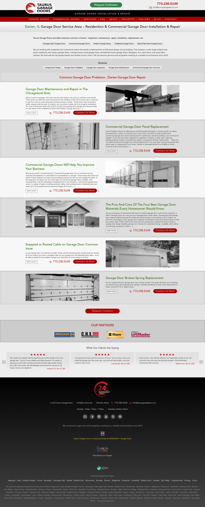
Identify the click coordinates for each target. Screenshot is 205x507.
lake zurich (193, 492)
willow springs (158, 498)
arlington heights (71, 487)
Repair (53, 68)
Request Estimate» (106, 4)
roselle (40, 498)
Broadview (126, 480)
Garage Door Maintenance (119, 68)
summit (104, 498)
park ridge (195, 495)
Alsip (19, 480)
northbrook (128, 495)
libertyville (16, 495)
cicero (48, 489)
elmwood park (143, 489)
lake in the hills (172, 492)
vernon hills (113, 498)
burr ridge (8, 489)
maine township (44, 495)
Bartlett (69, 480)
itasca (125, 492)
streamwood (95, 498)
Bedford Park (79, 480)
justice (132, 492)
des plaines (91, 489)
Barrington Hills (59, 480)
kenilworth (140, 492)
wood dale (186, 498)
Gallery (144, 19)
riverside (18, 498)
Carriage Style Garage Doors (54, 44)
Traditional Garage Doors (124, 44)
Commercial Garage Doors (79, 44)
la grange (150, 492)
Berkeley (99, 480)
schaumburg (59, 498)
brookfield (174, 487)
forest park (176, 489)
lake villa (183, 492)
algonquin (55, 487)
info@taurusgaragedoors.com (165, 7)
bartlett (111, 487)
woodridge (196, 498)
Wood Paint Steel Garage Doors (149, 44)
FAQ (102, 19)
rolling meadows (29, 498)
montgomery (68, 495)
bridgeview (156, 487)
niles (110, 495)
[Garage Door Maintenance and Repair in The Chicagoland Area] (142, 98)
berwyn (147, 487)
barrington (90, 487)
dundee (114, 489)
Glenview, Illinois (102, 403)
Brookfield (135, 480)
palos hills (163, 495)
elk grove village (129, 489)
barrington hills (101, 487)
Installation (73, 68)
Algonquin (12, 480)
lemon (7, 495)
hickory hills (60, 492)
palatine (154, 495)
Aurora (39, 480)
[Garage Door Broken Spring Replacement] (62, 287)
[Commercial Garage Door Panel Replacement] (62, 136)
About (113, 19)
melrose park (57, 495)
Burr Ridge (165, 480)
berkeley (140, 487)
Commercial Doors (66, 19)
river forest (8, 498)
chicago (41, 489)
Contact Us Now (85, 113)
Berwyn (107, 480)
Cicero (194, 480)
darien (65, 489)
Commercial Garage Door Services (146, 68)
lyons (34, 495)
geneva (197, 489)
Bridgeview (116, 480)
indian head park (115, 492)
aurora (81, 487)
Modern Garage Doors (102, 44)
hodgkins (82, 492)
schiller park (70, 498)
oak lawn (137, 495)
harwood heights (48, 492)
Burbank (156, 480)
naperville (103, 495)
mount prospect (92, 495)
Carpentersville (177, 480)
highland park (72, 492)
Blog (157, 19)
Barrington (48, 480)
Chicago (187, 480)
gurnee (25, 492)
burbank (195, 487)
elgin (120, 489)
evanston (153, 489)
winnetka (176, 498)
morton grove (79, 495)
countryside (57, 489)
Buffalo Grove (146, 480)
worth (93, 501)
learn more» (31, 113)
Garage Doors (39, 19)
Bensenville (89, 480)
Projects (128, 19)
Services (90, 19)
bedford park (120, 487)
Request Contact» (102, 311)
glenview (17, 492)
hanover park (35, 492)
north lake (118, 495)
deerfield (82, 489)
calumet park (19, 489)
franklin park (187, 489)
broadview (165, 487)
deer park (73, 489)
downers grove (103, 489)
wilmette (168, 498)
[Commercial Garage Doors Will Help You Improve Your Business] (142, 174)
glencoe (9, 492)
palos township (183, 495)
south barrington (82, 498)
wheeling (147, 498)
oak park (146, 495)
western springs (136, 498)
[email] (85, 416)
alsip (62, 487)
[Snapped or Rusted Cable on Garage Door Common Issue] (142, 253)
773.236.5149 (167, 3)
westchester (124, 498)
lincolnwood (25, 495)
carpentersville (31, 489)
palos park (172, 495)
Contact (171, 19)
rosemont (49, 498)
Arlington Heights (29, 480)
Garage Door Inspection (95, 68)
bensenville (130, 487)
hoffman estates (94, 492)
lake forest (159, 492)
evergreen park (164, 489)
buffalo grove (185, 487)
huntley (104, 492)
